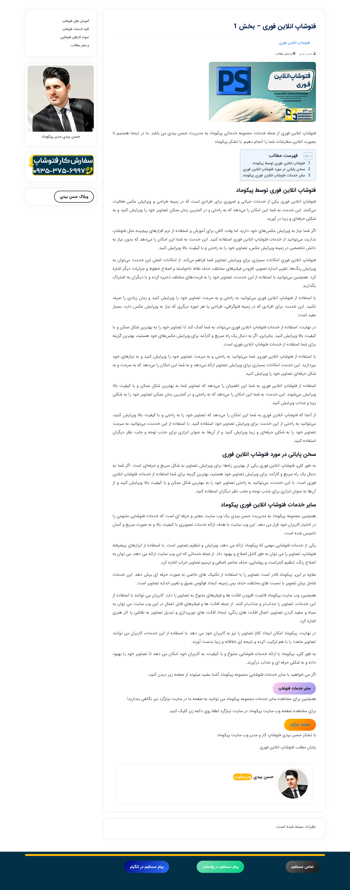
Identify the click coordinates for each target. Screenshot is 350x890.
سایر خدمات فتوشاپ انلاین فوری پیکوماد (274, 175)
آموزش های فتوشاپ (75, 21)
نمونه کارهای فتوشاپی (74, 37)
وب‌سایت (242, 777)
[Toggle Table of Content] (305, 156)
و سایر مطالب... (283, 53)
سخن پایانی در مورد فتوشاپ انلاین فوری (274, 169)
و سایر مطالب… (79, 45)
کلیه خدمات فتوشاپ (75, 29)
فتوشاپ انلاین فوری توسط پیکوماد (278, 163)
